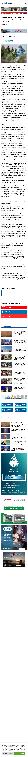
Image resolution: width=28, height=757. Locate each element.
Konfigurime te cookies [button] (8, 753)
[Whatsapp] (6, 41)
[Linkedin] (11, 41)
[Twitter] (8, 41)
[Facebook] (3, 41)
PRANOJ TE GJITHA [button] (19, 753)
